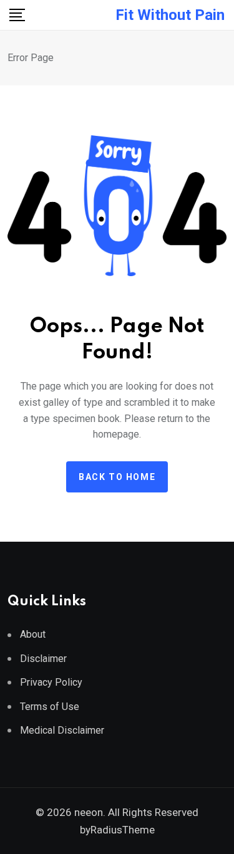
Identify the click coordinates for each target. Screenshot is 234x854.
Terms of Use (49, 706)
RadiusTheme (122, 829)
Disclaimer (43, 658)
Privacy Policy (51, 682)
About (33, 634)
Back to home (117, 477)
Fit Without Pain (170, 15)
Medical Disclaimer (62, 730)
